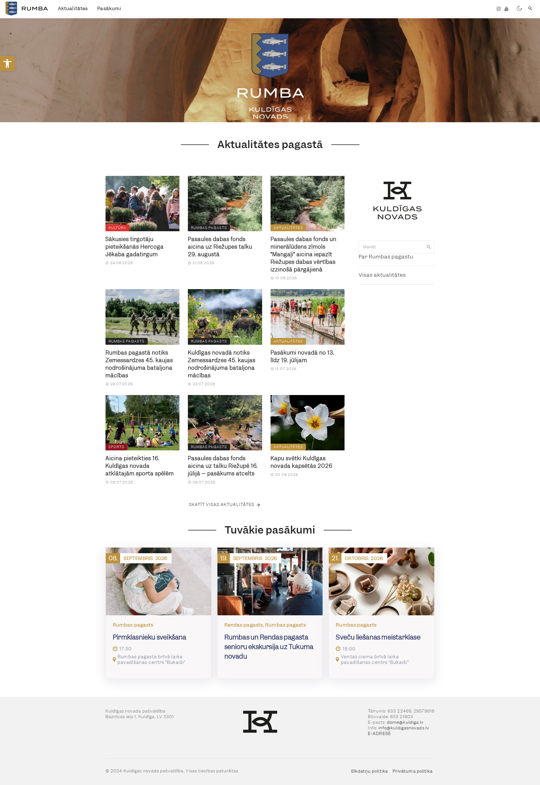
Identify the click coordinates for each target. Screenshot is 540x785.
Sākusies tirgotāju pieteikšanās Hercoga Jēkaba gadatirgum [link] (134, 247)
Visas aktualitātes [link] (382, 274)
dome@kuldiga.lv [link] (405, 722)
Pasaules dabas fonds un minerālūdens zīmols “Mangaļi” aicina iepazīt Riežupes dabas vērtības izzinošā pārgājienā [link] (303, 254)
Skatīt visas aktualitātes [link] (222, 504)
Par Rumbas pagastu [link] (386, 256)
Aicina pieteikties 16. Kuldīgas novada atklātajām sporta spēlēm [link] (139, 466)
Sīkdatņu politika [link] (369, 771)
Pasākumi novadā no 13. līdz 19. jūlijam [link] (302, 356)
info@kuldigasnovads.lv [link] (404, 728)
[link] (7, 63)
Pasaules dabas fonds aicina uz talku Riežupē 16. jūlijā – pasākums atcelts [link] (223, 466)
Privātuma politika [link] (413, 771)
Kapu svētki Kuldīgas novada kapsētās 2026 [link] (301, 462)
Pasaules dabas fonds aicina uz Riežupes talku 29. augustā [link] (220, 247)
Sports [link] (116, 446)
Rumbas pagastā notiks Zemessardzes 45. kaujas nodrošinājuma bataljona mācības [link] (139, 364)
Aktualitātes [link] (73, 8)
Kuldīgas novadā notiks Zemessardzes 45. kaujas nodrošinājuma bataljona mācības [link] (221, 364)
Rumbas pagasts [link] (209, 227)
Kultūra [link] (117, 227)
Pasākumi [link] (109, 8)
